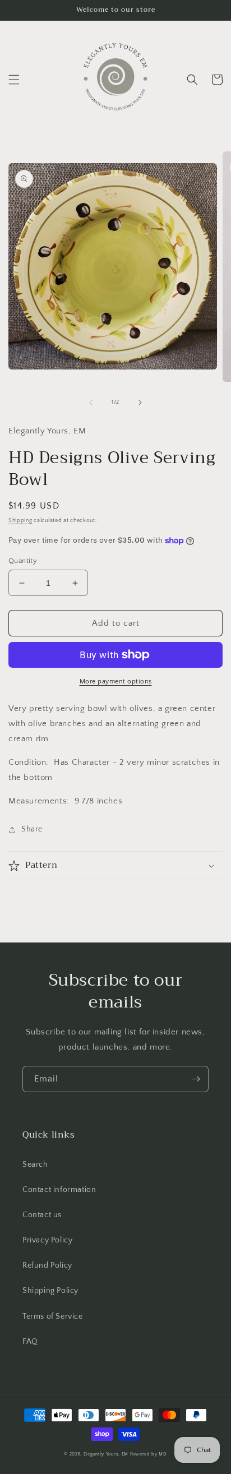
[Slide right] (140, 402)
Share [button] (32, 829)
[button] (14, 79)
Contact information (59, 1189)
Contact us (42, 1214)
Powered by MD (148, 1454)
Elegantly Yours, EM (106, 1454)
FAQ (30, 1341)
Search (35, 1164)
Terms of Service (52, 1316)
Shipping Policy (50, 1290)
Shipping (20, 520)
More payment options (116, 681)
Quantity (22, 561)
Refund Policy (47, 1265)
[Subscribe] (195, 1079)
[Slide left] (90, 402)
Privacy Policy (47, 1240)
